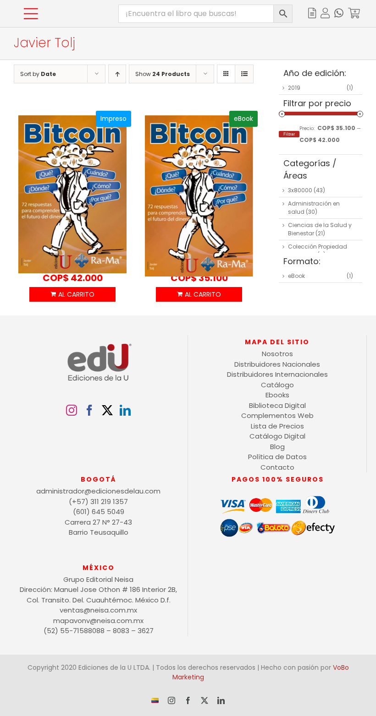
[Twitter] (107, 410)
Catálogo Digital (277, 436)
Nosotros (277, 353)
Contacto (277, 467)
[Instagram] (71, 410)
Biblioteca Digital (277, 405)
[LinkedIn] (125, 410)
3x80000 (300, 190)
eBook (296, 276)
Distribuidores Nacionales (277, 364)
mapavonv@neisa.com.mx (98, 620)
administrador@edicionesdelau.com (98, 491)
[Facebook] (89, 410)
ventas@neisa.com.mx (98, 610)
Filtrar (289, 134)
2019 (294, 88)
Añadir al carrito (72, 294)
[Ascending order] (117, 74)
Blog (277, 446)
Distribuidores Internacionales (277, 374)
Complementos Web (277, 415)
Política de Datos (277, 456)
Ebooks (277, 395)
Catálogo (277, 385)
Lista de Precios (277, 426)
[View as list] (244, 74)
